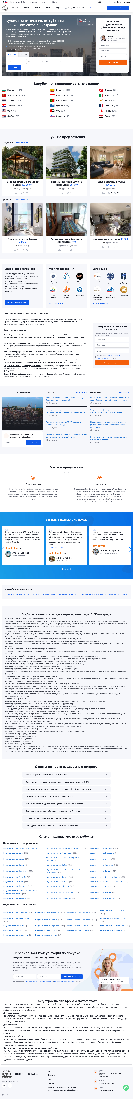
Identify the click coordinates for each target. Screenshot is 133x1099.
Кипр (107, 100)
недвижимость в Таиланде (94, 594)
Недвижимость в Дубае (57, 865)
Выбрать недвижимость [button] (17, 302)
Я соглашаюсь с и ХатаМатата (108, 356)
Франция (109, 106)
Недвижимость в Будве (14, 859)
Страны (15, 8)
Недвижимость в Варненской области (106, 882)
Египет (108, 116)
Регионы (26, 8)
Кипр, (20, 246)
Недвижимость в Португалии (112, 918)
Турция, (108, 189)
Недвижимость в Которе (57, 877)
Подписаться (33, 442)
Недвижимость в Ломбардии (102, 898)
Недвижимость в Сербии (111, 930)
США (9, 111)
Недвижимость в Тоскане (100, 886)
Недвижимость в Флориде (15, 886)
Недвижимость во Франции (112, 926)
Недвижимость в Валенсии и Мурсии (63, 848)
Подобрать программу (112, 363)
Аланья (115, 189)
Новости (95, 392)
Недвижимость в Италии (46, 920)
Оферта (54, 2)
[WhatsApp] (126, 1088)
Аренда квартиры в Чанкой (110, 239)
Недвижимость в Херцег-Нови (60, 892)
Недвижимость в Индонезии (16, 918)
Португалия (61, 100)
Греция (59, 106)
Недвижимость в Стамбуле (15, 871)
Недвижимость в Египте (46, 935)
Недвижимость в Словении (15, 935)
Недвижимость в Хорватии (47, 926)
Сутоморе (73, 246)
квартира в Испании (118, 594)
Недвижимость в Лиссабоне (102, 853)
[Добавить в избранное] (40, 149)
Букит (28, 189)
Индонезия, (21, 189)
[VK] (4, 1085)
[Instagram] (10, 1085)
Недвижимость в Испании (47, 912)
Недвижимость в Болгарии (15, 912)
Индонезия (61, 95)
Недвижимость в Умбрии (14, 898)
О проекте (33, 2)
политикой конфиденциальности (107, 357)
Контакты (44, 2)
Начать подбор (112, 63)
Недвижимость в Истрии (57, 882)
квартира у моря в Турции (17, 594)
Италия (108, 95)
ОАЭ (58, 111)
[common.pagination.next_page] (130, 549)
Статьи (50, 392)
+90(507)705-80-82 (106, 1083)
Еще (58, 8)
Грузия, (64, 189)
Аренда (24, 54)
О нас (50, 1079)
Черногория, (63, 246)
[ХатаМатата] (7, 1074)
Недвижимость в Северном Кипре (104, 877)
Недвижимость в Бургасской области (20, 848)
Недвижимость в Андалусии (59, 853)
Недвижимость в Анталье (100, 848)
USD (99, 2)
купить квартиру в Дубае (44, 594)
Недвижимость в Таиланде (79, 920)
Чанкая (115, 243)
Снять (48, 8)
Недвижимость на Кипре (14, 926)
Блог (49, 1071)
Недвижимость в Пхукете (100, 871)
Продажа (12, 54)
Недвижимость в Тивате (100, 859)
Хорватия (11, 106)
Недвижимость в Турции (78, 912)
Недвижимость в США (13, 930)
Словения (60, 116)
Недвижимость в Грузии (78, 930)
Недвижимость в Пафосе (100, 892)
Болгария (11, 90)
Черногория (12, 95)
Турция (108, 90)
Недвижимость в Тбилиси (58, 886)
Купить (38, 8)
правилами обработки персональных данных (108, 356)
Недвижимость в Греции (78, 926)
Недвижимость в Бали (13, 853)
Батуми (71, 189)
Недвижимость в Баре (13, 882)
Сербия (10, 116)
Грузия (108, 111)
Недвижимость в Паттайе (15, 877)
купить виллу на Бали (68, 594)
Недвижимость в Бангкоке (101, 865)
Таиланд (11, 100)
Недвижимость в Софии (14, 865)
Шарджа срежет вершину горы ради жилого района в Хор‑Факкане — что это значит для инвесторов (108, 424)
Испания (60, 90)
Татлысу (26, 246)
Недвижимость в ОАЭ (45, 930)
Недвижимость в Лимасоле (58, 898)
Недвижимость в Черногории (112, 911)
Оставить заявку (95, 8)
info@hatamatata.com (107, 1090)
